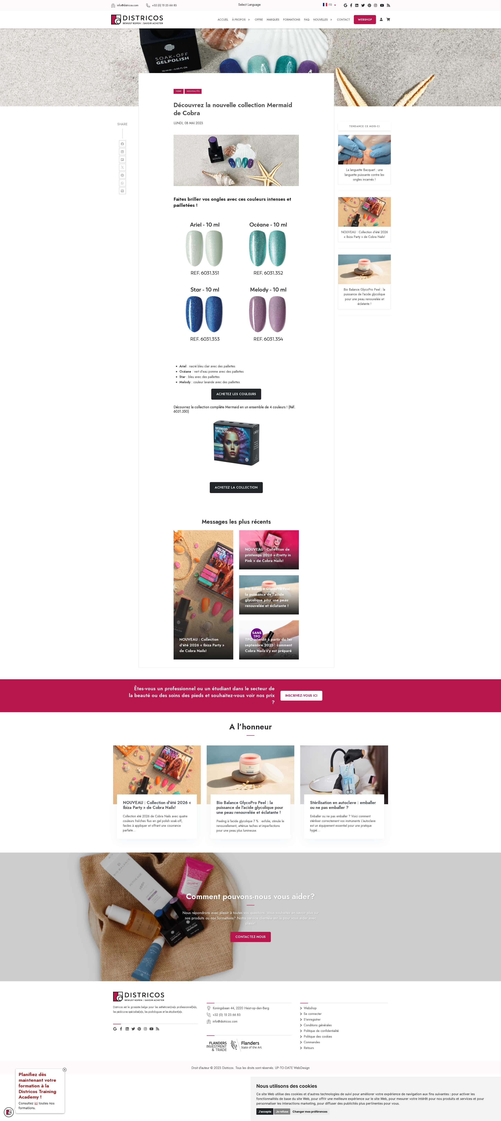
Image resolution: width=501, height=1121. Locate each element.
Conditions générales (318, 1025)
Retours (309, 1048)
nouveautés (193, 91)
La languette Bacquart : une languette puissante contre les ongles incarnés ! (364, 175)
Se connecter (313, 1014)
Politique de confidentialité (321, 1031)
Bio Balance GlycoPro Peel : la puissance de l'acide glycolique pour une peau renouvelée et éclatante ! (364, 296)
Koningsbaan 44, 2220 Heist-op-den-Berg (241, 1008)
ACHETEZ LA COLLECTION (236, 487)
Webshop (310, 1008)
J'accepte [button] (265, 1111)
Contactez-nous (250, 937)
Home (178, 91)
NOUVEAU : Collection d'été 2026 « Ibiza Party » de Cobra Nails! (364, 234)
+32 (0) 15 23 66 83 (227, 1015)
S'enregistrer (312, 1019)
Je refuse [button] (282, 1111)
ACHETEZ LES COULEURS (236, 394)
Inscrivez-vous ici (301, 695)
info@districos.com (225, 1021)
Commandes (312, 1042)
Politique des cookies (318, 1036)
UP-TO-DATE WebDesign (292, 1068)
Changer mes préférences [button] (310, 1111)
